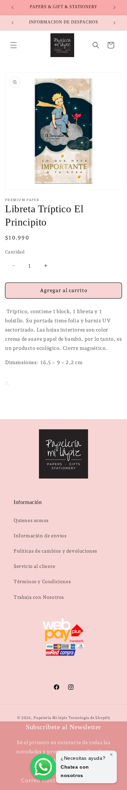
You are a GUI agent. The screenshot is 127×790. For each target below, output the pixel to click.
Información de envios (40, 535)
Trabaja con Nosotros (39, 597)
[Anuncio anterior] (12, 7)
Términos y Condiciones (42, 581)
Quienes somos (31, 520)
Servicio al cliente (34, 566)
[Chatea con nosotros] (43, 767)
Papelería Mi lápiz (51, 718)
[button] (13, 45)
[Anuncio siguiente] (114, 7)
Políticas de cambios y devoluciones (55, 551)
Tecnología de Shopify (89, 718)
